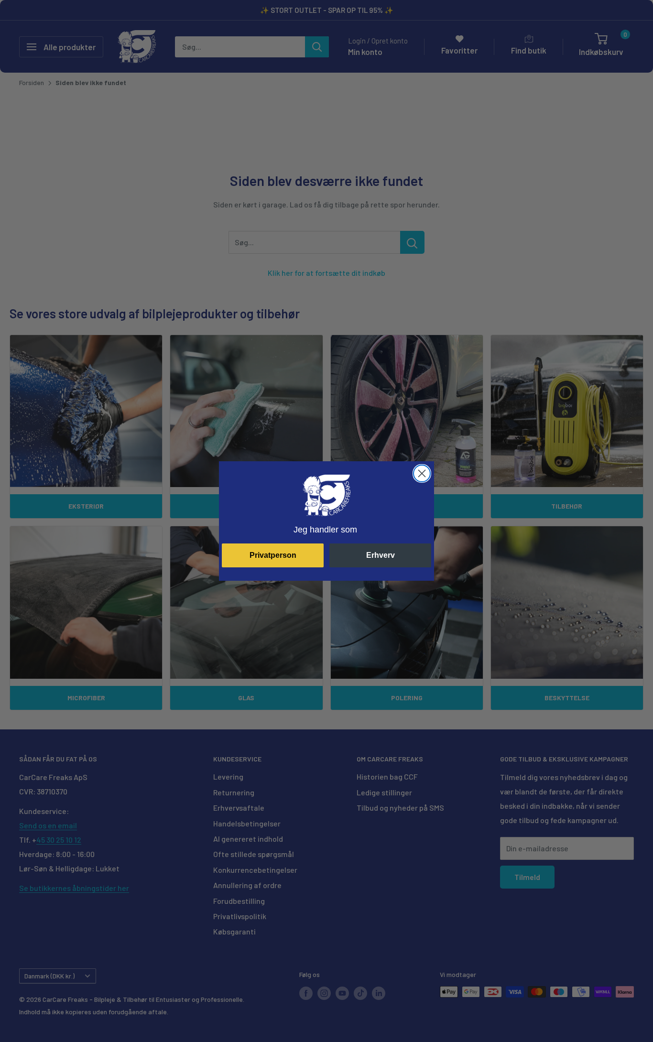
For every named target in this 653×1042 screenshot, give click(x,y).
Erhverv (380, 555)
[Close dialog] (422, 473)
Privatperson (273, 555)
